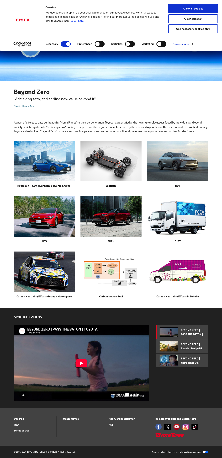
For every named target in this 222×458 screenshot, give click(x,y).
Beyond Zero (28, 105)
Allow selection (193, 18)
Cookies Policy (158, 451)
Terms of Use (21, 430)
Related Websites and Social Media (176, 419)
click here (77, 20)
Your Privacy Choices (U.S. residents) (184, 451)
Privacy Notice (70, 419)
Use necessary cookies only (193, 28)
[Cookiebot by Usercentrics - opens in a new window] (22, 44)
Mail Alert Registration (122, 419)
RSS (111, 424)
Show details (181, 44)
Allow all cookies (193, 8)
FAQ (16, 424)
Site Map (19, 419)
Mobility (18, 105)
